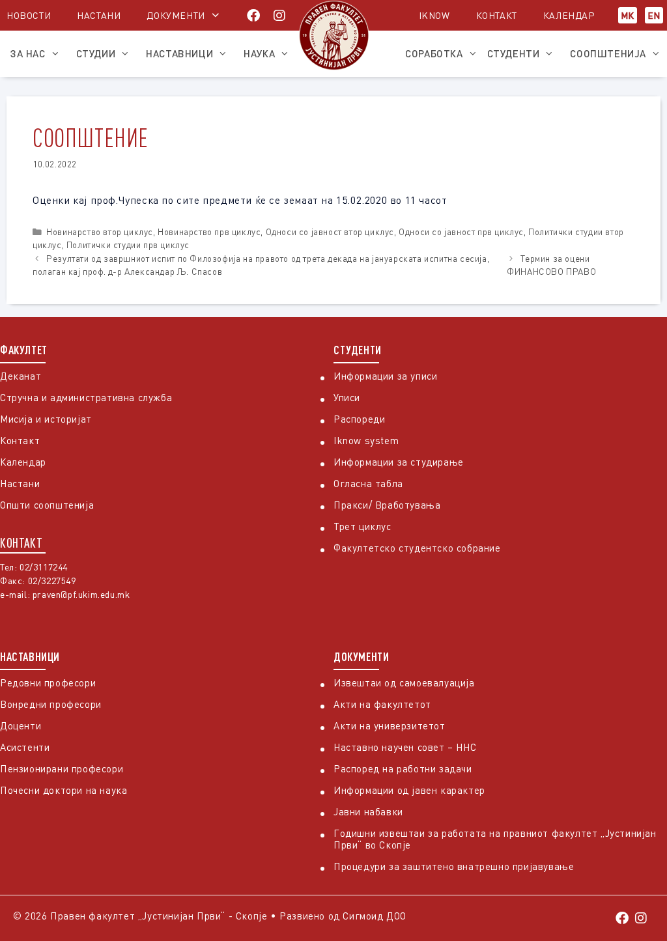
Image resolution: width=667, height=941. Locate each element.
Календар (569, 15)
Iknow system (366, 440)
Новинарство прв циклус (209, 232)
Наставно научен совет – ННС (405, 747)
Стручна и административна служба (86, 397)
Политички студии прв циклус (128, 245)
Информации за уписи (385, 376)
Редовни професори (48, 682)
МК (627, 15)
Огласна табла (368, 483)
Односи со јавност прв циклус (461, 232)
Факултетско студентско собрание (417, 548)
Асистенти (25, 747)
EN (653, 15)
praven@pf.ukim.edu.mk (81, 594)
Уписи (347, 397)
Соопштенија (608, 53)
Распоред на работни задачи (403, 768)
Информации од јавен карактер (409, 790)
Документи (176, 15)
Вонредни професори (51, 704)
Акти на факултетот (382, 704)
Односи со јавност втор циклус (330, 232)
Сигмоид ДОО (374, 915)
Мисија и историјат (46, 419)
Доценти (20, 725)
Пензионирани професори (61, 768)
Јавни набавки (368, 811)
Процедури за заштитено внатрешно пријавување (454, 866)
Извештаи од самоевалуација (404, 682)
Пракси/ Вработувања (387, 505)
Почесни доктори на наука (63, 790)
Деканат (20, 376)
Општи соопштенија (47, 505)
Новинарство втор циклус (99, 232)
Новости (29, 15)
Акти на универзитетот (390, 725)
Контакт (496, 15)
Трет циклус (362, 526)
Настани (99, 15)
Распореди (359, 419)
